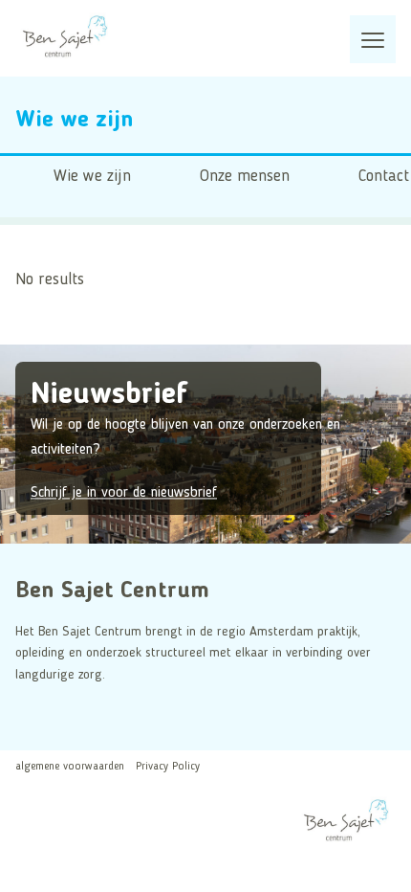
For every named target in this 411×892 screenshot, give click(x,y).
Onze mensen (245, 176)
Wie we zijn (92, 176)
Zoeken (24, 242)
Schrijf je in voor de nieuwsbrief (124, 494)
